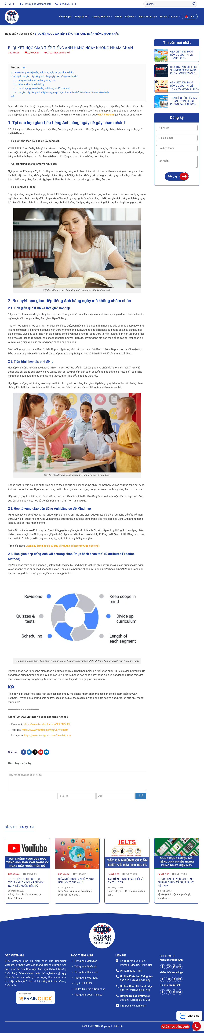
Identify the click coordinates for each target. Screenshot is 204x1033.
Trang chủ (10, 33)
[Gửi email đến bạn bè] (35, 752)
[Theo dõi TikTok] (174, 967)
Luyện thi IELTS (83, 983)
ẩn (24, 68)
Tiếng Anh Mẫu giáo (85, 960)
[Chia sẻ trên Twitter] (29, 752)
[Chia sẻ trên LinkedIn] (46, 752)
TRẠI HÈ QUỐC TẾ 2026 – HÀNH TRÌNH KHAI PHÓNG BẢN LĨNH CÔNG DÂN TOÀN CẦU (184, 101)
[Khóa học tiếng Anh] (196, 1026)
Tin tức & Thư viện (169, 16)
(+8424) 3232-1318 (131, 970)
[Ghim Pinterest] (40, 752)
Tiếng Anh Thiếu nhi (85, 966)
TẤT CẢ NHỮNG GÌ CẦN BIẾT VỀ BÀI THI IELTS (126, 881)
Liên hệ (118, 1026)
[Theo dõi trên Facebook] (162, 967)
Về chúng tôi (65, 16)
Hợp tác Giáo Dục (148, 16)
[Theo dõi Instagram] (168, 967)
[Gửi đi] (194, 4)
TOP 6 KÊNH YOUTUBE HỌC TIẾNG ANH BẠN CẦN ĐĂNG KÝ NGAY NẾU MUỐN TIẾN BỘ (26, 882)
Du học (118, 16)
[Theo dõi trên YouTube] (179, 967)
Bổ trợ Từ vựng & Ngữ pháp (89, 989)
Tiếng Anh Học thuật (86, 977)
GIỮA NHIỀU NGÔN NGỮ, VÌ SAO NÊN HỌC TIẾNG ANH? (76, 881)
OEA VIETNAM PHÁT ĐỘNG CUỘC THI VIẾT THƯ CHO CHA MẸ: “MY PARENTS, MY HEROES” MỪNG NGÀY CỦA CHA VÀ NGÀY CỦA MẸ (183, 85)
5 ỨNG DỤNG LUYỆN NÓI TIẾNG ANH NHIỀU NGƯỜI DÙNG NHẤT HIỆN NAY (176, 882)
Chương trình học (101, 16)
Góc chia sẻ (25, 33)
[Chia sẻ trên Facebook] (23, 752)
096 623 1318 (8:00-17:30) (135, 999)
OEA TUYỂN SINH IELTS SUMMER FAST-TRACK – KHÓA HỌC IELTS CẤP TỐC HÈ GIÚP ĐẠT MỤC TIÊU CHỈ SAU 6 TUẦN (184, 70)
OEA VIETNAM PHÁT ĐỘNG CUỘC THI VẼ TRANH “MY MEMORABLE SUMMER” (184, 54)
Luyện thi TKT (82, 16)
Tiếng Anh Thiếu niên (86, 972)
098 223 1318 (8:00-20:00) (135, 980)
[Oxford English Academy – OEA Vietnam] (12, 16)
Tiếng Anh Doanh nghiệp (88, 994)
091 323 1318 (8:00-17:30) (135, 990)
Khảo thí (129, 16)
